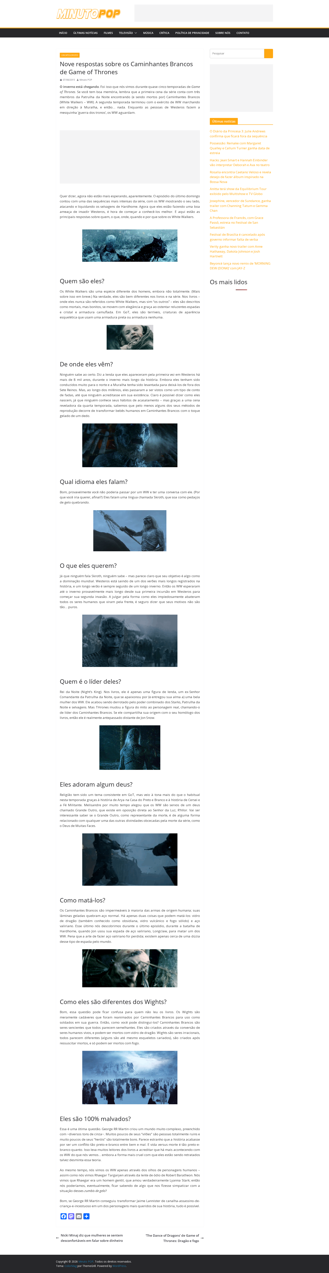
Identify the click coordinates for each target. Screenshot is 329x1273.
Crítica (164, 33)
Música (148, 33)
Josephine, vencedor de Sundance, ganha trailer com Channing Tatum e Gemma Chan (240, 206)
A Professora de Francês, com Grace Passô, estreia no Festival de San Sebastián (236, 223)
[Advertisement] (203, 13)
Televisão (126, 33)
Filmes (108, 33)
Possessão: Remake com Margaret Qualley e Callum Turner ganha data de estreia (240, 148)
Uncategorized (69, 55)
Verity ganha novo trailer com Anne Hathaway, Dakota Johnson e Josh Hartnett (236, 251)
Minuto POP (86, 79)
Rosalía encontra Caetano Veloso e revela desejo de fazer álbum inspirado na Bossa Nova (240, 177)
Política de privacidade (192, 33)
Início (63, 33)
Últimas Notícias (85, 33)
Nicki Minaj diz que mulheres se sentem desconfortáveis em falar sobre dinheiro (92, 1238)
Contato (242, 33)
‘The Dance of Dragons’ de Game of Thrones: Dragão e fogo (172, 1238)
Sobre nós (222, 33)
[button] (135, 33)
